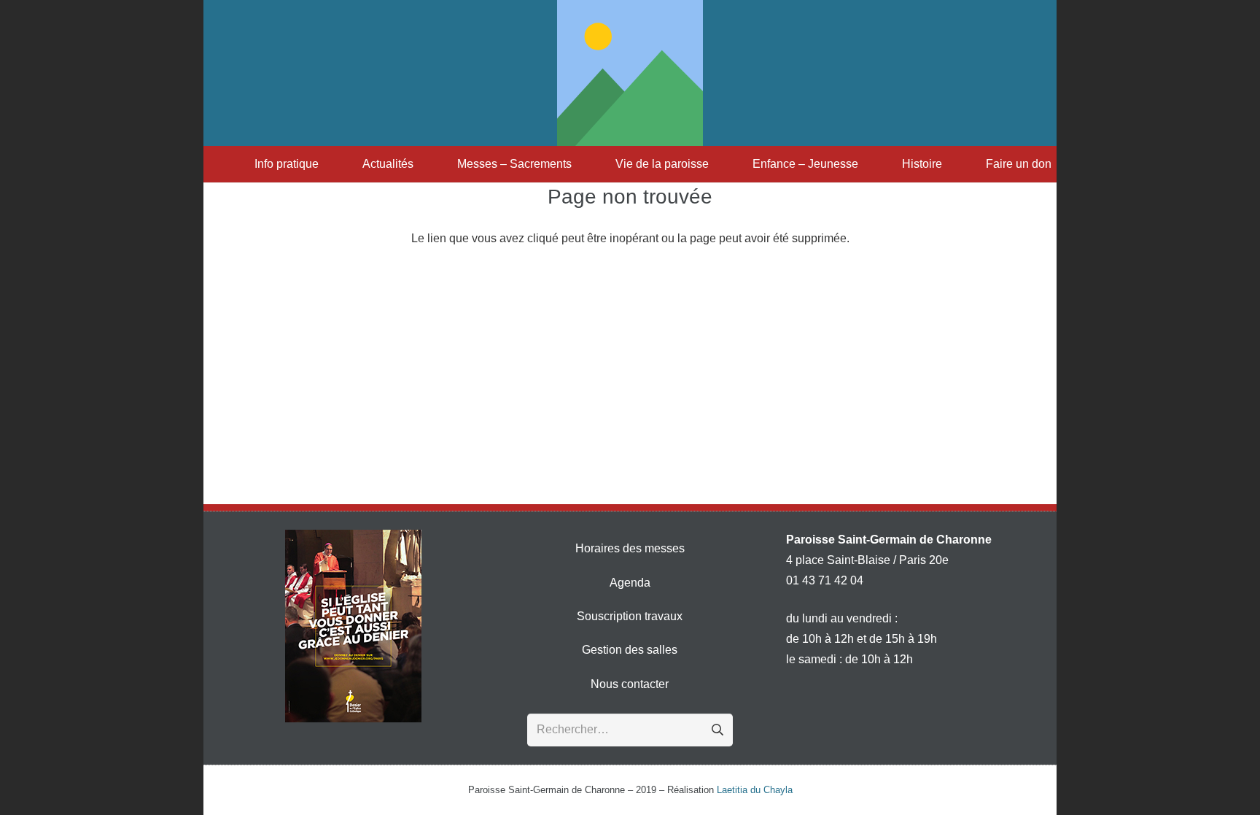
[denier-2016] (353, 626)
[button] (326, 164)
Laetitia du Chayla (755, 789)
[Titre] (630, 73)
